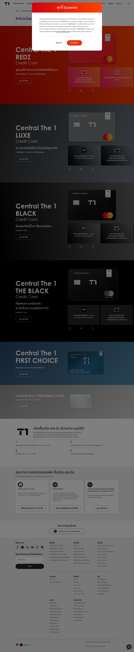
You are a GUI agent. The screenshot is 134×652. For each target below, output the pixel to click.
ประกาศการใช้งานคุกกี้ (63, 31)
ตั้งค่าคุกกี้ (59, 42)
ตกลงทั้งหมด (74, 42)
